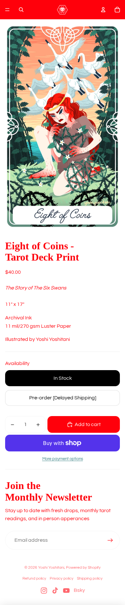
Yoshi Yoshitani (51, 567)
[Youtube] (66, 590)
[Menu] (7, 9)
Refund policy (34, 578)
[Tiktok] (55, 590)
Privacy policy (61, 578)
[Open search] (21, 10)
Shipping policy (90, 578)
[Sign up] (110, 540)
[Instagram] (44, 590)
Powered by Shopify (83, 567)
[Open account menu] (103, 10)
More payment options (62, 459)
